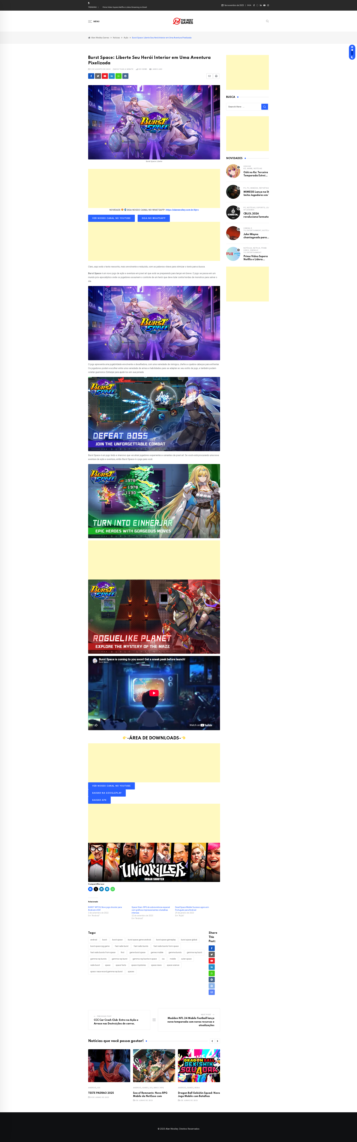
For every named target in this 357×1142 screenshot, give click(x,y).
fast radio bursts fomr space (166, 946)
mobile (173, 959)
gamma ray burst (194, 952)
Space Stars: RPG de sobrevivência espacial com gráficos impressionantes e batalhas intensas (151, 910)
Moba (197, 1088)
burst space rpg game (100, 946)
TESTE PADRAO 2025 (101, 1093)
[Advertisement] (154, 188)
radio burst (95, 965)
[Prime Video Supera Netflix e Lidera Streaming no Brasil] (233, 254)
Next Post (206, 1015)
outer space (186, 959)
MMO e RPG (159, 1088)
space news (156, 965)
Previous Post (104, 1016)
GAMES (145, 1088)
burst (104, 940)
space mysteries (138, 965)
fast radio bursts (141, 946)
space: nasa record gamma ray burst (106, 971)
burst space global (189, 940)
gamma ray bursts (98, 959)
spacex (131, 971)
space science (173, 965)
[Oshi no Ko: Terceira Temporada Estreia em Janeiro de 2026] (233, 171)
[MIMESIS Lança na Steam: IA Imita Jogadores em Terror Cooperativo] (233, 192)
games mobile (157, 952)
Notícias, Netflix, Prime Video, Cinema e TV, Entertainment (255, 250)
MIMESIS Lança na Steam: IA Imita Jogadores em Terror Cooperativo (130, 7)
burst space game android (139, 940)
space (107, 965)
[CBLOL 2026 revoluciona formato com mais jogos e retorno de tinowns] (233, 212)
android (93, 940)
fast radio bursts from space (102, 952)
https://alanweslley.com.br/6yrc (182, 210)
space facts (121, 965)
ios (163, 959)
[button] (212, 1041)
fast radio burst (121, 946)
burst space (117, 940)
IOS (98, 1088)
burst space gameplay (166, 940)
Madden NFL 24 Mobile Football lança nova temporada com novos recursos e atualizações (190, 1022)
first (122, 952)
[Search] (267, 21)
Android (92, 1088)
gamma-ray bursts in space (145, 959)
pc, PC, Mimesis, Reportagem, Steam (261, 188)
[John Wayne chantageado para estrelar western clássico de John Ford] (233, 233)
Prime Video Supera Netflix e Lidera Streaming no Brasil (255, 259)
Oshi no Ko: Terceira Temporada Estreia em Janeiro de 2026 (255, 175)
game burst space (137, 952)
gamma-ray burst (119, 959)
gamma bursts (175, 952)
